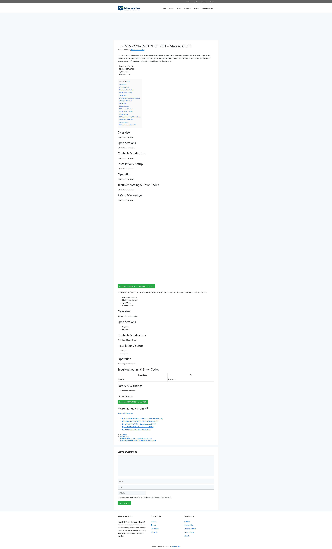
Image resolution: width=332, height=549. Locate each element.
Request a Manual (207, 8)
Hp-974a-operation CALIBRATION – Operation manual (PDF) (138, 440)
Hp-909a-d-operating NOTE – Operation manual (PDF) (136, 438)
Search (171, 8)
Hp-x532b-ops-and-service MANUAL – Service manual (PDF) (142, 418)
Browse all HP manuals (125, 413)
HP (120, 434)
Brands (195, 1)
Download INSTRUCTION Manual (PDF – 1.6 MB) (136, 286)
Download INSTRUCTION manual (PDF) (133, 402)
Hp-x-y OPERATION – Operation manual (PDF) (138, 427)
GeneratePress (175, 546)
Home (164, 8)
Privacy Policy (189, 532)
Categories (203, 1)
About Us (212, 1)
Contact (188, 1)
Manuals (124, 434)
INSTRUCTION (124, 436)
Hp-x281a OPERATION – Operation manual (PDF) (139, 424)
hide (128, 81)
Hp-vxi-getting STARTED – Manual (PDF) (136, 430)
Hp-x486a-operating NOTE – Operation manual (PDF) (140, 421)
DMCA (186, 536)
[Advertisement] (166, 26)
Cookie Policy (188, 525)
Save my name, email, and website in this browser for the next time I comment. (145, 497)
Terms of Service (190, 528)
